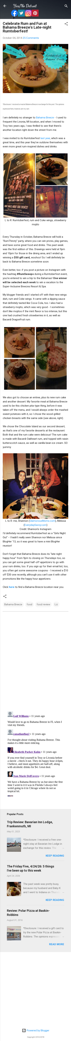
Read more (56, 944)
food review (43, 604)
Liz (56, 604)
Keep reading (55, 855)
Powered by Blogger (37, 1030)
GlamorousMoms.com (42, 520)
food (29, 604)
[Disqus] (35, 661)
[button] (66, 24)
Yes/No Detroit (25, 5)
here (11, 587)
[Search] (66, 6)
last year (45, 138)
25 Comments (31, 37)
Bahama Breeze (45, 117)
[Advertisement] (35, 990)
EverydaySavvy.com (35, 525)
